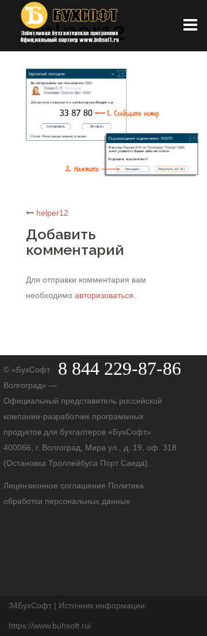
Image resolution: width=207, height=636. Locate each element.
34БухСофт (30, 605)
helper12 (52, 212)
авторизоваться (104, 295)
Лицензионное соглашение (55, 485)
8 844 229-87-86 (119, 368)
